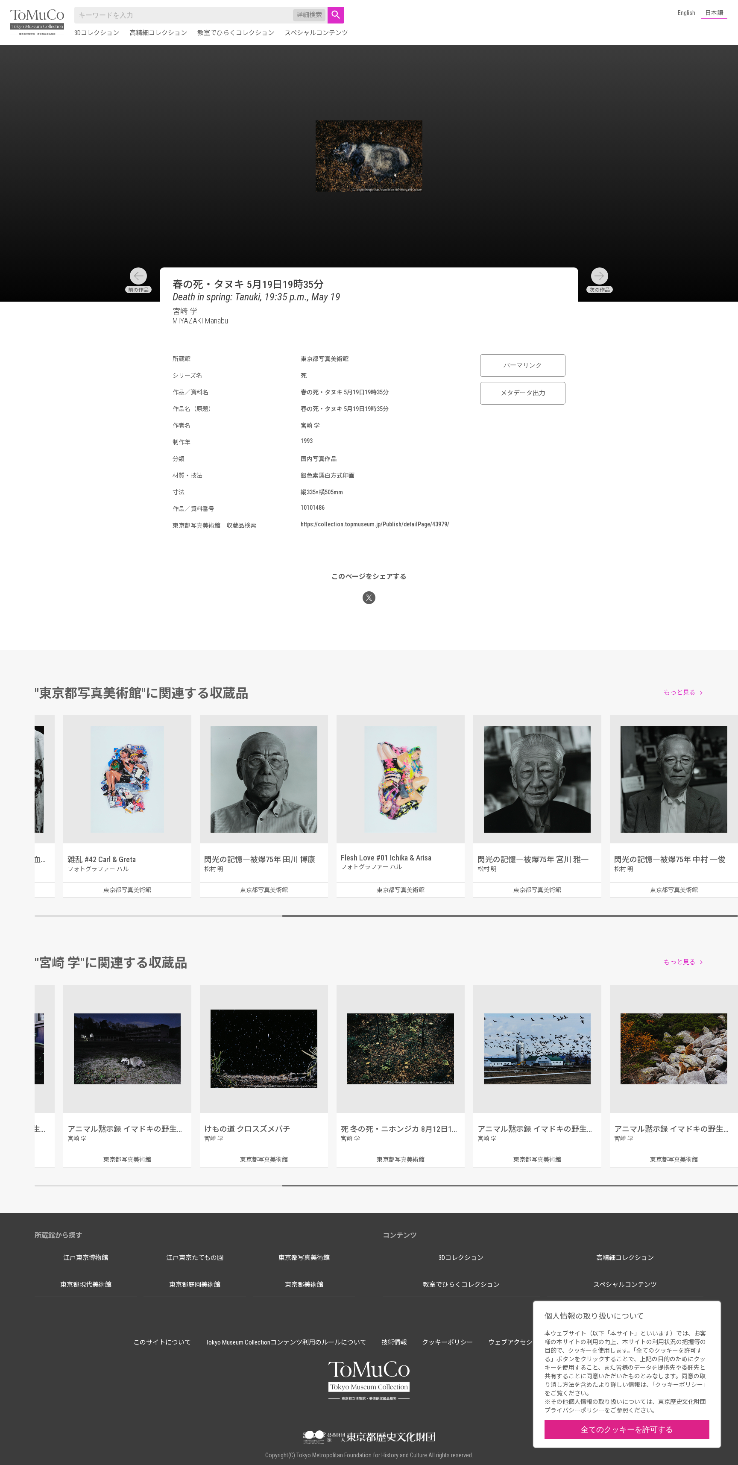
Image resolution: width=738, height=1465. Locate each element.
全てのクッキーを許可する (627, 1429)
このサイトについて (162, 1342)
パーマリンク (523, 365)
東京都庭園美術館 (194, 1285)
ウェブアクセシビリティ (523, 1342)
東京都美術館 (304, 1285)
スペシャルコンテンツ (316, 33)
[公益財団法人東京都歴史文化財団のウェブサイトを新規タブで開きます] (369, 1438)
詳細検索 (309, 15)
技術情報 (394, 1342)
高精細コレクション (158, 33)
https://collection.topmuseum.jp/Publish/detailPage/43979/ (375, 524)
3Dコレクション (96, 33)
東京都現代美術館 (85, 1285)
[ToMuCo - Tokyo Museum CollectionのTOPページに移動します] (37, 23)
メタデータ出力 (523, 393)
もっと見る (680, 692)
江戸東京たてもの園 (194, 1258)
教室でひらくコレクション (235, 33)
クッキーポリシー (447, 1342)
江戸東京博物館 (85, 1258)
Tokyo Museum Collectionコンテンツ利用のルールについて (286, 1342)
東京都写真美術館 (304, 1258)
